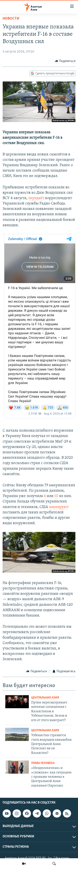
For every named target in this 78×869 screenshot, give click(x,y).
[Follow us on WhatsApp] (47, 813)
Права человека (43, 763)
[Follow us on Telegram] (37, 813)
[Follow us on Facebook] (27, 813)
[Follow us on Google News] (57, 813)
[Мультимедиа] (23, 863)
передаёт (36, 198)
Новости (11, 19)
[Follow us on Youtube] (7, 813)
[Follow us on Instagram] (17, 813)
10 (56, 496)
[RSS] (67, 813)
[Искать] (54, 863)
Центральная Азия (45, 697)
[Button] (65, 61)
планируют (58, 507)
